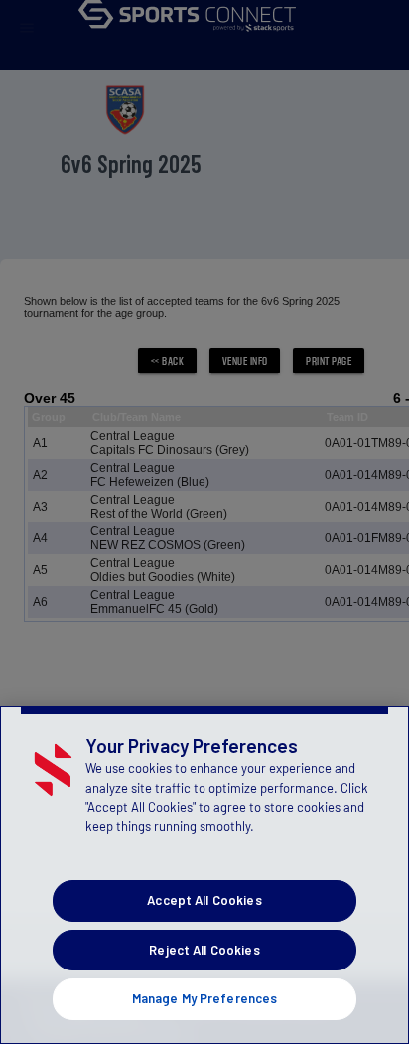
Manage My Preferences (205, 998)
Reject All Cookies (204, 950)
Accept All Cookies (204, 900)
